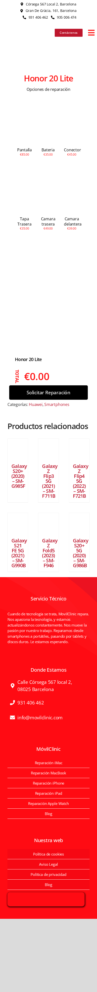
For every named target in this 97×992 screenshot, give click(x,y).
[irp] (46, 895)
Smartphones (56, 404)
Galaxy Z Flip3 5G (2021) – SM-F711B (49, 481)
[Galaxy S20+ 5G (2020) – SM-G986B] (79, 523)
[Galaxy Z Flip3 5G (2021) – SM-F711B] (48, 449)
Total (17, 376)
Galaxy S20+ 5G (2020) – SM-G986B (80, 553)
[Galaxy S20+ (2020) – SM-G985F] (18, 449)
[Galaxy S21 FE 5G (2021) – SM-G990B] (18, 523)
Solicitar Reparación (48, 392)
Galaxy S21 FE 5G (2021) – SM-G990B (19, 553)
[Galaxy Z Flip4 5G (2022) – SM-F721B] (79, 449)
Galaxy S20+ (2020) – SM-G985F (19, 476)
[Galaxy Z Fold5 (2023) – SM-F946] (48, 523)
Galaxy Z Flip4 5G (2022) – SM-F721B (80, 481)
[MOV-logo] (23, 28)
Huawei (36, 404)
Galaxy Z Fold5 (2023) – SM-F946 (49, 553)
